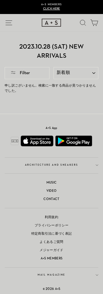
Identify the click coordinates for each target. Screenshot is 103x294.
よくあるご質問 (51, 242)
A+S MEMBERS (51, 258)
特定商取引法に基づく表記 (51, 233)
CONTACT (51, 199)
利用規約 (51, 217)
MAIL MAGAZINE (51, 275)
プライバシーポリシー (51, 225)
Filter (24, 73)
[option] (51, 7)
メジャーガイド (51, 250)
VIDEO (51, 191)
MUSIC (51, 182)
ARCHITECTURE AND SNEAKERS (51, 165)
